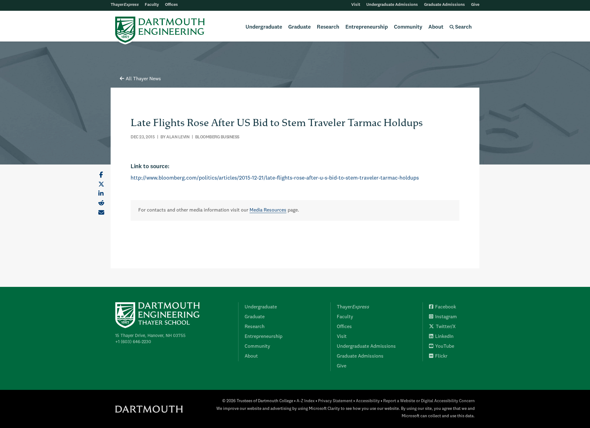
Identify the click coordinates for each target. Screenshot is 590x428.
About (435, 27)
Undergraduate (264, 27)
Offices (171, 5)
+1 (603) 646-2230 (133, 342)
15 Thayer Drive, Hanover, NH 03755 (150, 336)
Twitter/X (446, 326)
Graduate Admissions (444, 5)
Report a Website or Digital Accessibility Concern (429, 401)
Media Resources (268, 210)
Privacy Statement (335, 401)
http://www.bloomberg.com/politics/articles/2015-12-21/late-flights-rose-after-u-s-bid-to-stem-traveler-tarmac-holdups (275, 178)
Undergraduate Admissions (392, 5)
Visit (355, 5)
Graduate (299, 27)
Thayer (125, 5)
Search (463, 27)
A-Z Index (306, 401)
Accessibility (368, 401)
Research (328, 27)
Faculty (152, 5)
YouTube (444, 346)
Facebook (445, 307)
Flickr (441, 356)
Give (475, 5)
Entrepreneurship (366, 27)
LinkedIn (444, 336)
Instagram (446, 317)
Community (408, 27)
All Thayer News (143, 79)
